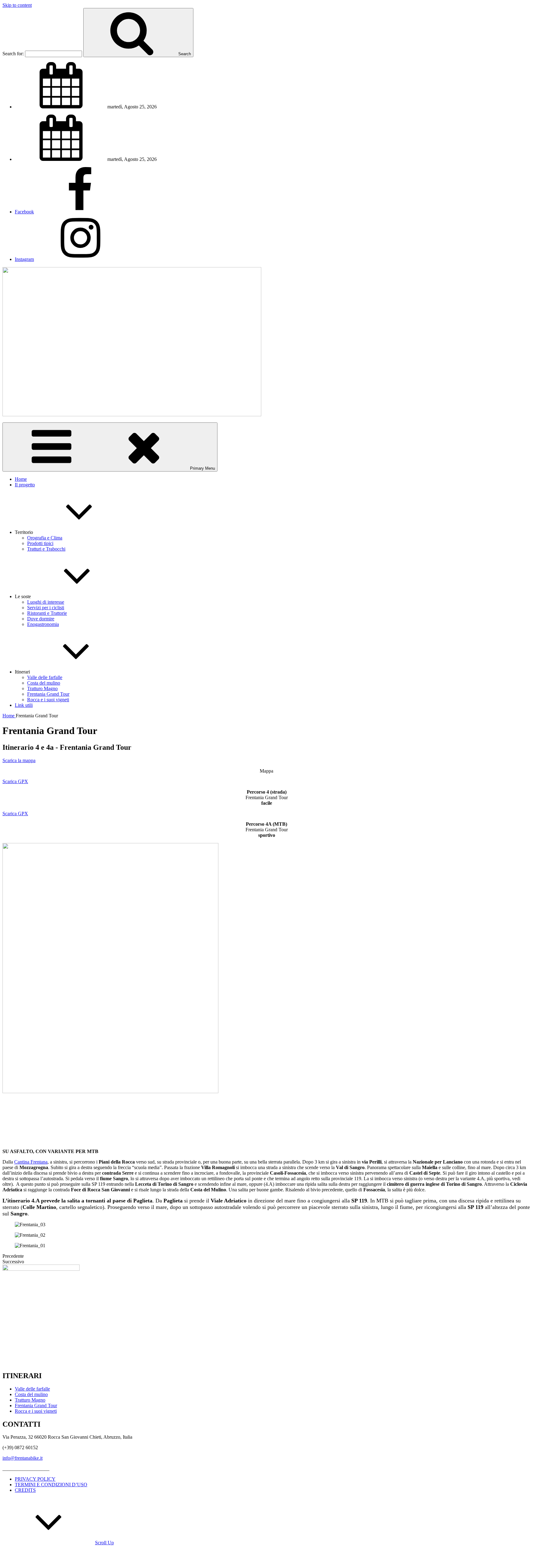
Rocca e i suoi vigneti (48, 699)
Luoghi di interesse (45, 602)
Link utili (24, 705)
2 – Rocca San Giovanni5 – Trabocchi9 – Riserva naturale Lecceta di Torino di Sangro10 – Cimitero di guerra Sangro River (266, 1121)
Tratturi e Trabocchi (46, 549)
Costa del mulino (43, 683)
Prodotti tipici (40, 543)
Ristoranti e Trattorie (47, 613)
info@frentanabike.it (22, 1458)
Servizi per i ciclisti (45, 607)
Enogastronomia (43, 624)
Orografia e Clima (44, 537)
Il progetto (25, 484)
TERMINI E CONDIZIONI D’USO (51, 1484)
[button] (18, 760)
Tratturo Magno (42, 688)
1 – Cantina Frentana (266, 1107)
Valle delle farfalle (44, 677)
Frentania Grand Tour (48, 694)
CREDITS (25, 1490)
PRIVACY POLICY (35, 1479)
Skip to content (17, 5)
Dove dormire (40, 618)
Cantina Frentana (31, 1161)
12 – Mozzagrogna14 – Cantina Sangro (266, 1138)
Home (21, 479)
